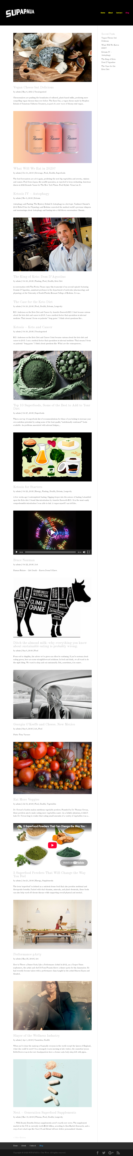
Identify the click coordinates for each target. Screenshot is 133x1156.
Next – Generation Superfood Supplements (44, 1112)
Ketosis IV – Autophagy (31, 194)
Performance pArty (27, 954)
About (110, 13)
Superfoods (60, 173)
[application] (52, 533)
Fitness (38, 1117)
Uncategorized (40, 92)
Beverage (39, 173)
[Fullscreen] (88, 552)
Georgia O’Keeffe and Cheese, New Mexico (44, 724)
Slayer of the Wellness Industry (36, 1035)
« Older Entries (19, 1138)
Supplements (47, 881)
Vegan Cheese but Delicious (33, 87)
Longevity (58, 306)
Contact (119, 13)
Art (36, 565)
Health (52, 173)
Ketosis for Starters (27, 487)
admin (18, 92)
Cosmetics (38, 1040)
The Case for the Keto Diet (33, 302)
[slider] (50, 552)
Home (103, 13)
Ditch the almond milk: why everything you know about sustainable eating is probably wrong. (50, 644)
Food (46, 173)
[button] (52, 532)
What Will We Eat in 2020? (34, 168)
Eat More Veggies (26, 799)
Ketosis (37, 198)
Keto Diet (58, 281)
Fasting (38, 281)
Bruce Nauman (24, 560)
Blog (127, 13)
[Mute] (84, 552)
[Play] (16, 552)
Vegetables (51, 804)
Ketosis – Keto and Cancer (32, 327)
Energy (38, 491)
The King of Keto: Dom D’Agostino (39, 277)
